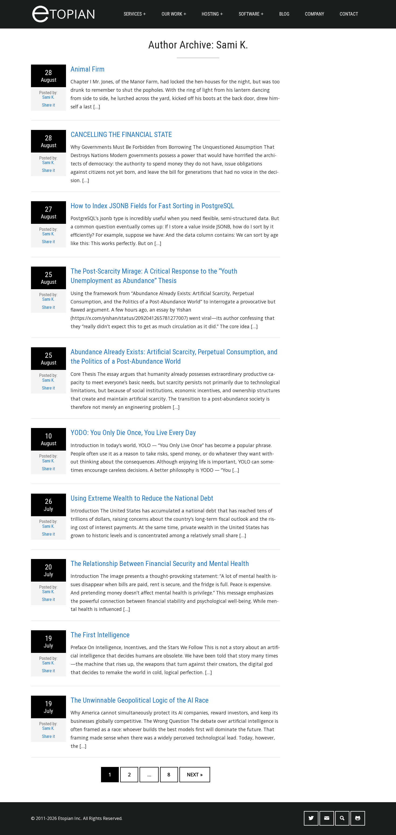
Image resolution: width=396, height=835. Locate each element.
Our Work (172, 14)
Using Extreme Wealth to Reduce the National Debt (142, 498)
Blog (284, 14)
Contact (349, 14)
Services (133, 14)
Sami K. (48, 97)
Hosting (210, 14)
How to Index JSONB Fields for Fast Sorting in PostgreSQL (152, 206)
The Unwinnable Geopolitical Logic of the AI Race (140, 700)
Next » (195, 774)
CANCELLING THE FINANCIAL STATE (121, 134)
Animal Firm (88, 69)
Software (249, 14)
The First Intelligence (100, 635)
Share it (48, 105)
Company (314, 14)
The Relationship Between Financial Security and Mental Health (160, 564)
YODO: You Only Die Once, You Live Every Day (133, 433)
